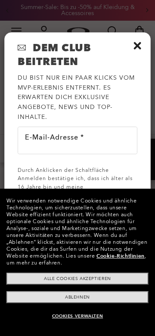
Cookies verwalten (77, 316)
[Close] (137, 45)
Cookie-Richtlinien (120, 255)
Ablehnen (77, 297)
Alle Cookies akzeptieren (77, 279)
